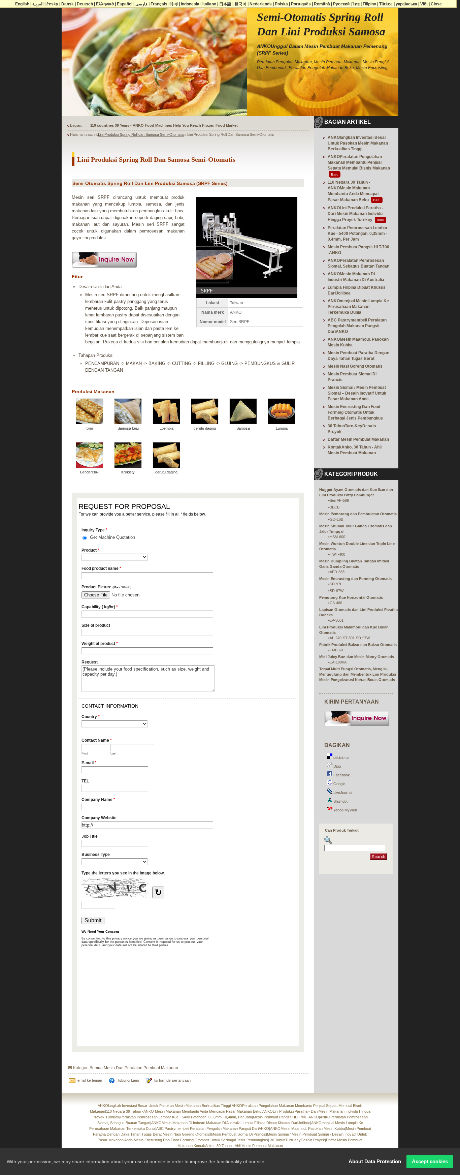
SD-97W (336, 591)
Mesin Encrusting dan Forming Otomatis (355, 579)
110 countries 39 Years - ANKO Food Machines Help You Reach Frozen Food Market (164, 125)
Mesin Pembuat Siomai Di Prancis (238, 1134)
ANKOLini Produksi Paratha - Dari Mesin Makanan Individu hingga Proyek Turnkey (355, 214)
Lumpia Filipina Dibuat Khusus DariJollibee (275, 1123)
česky (52, 4)
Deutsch (85, 4)
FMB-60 (336, 650)
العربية (37, 4)
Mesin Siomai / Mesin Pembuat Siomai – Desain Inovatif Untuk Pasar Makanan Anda (357, 393)
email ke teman (89, 1080)
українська (406, 4)
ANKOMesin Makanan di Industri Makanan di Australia (195, 1123)
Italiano (209, 4)
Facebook (341, 775)
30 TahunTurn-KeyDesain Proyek (297, 1140)
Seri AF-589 (339, 500)
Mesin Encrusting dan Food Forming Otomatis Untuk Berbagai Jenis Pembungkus (355, 412)
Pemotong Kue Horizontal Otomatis (351, 597)
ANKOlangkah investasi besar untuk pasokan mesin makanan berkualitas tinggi (358, 143)
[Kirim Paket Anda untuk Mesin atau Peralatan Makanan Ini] (104, 270)
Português (301, 4)
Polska (281, 4)
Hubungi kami (128, 1080)
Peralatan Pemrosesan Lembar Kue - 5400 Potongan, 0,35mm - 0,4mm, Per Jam (358, 233)
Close (436, 4)
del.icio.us (341, 757)
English (22, 4)
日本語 (225, 4)
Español (124, 4)
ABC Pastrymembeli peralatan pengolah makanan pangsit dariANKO (357, 326)
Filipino (369, 4)
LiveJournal (342, 793)
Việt (424, 4)
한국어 (240, 4)
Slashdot (340, 801)
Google (338, 784)
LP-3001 (336, 620)
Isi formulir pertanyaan (172, 1080)
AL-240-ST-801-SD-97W (350, 638)
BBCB (334, 507)
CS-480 (336, 603)
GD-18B (336, 519)
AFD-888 (337, 572)
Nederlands (261, 4)
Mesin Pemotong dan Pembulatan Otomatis (358, 514)
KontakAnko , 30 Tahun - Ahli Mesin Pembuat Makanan (238, 1146)
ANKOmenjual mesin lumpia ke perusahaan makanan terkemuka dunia (358, 307)
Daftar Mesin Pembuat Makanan (358, 439)
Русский (341, 4)
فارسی (141, 4)
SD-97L (336, 584)
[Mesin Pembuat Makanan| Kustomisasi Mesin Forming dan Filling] (357, 725)
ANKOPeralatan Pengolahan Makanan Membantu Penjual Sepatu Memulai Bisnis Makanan (359, 162)
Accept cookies (430, 1161)
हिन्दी (174, 4)
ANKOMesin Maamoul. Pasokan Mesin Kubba (307, 1128)
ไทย (356, 4)
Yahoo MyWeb (344, 810)
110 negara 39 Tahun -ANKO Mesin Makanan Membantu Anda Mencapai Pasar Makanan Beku (183, 1111)
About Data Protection (375, 1161)
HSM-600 (337, 537)
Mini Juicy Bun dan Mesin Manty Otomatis (356, 657)
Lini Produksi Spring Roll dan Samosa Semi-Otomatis (141, 134)
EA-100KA (338, 662)
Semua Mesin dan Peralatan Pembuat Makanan (134, 1067)
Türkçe (386, 4)
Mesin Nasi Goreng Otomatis (355, 366)
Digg (336, 766)
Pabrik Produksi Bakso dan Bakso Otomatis (358, 645)
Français (159, 4)
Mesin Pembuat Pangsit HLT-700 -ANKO (286, 1117)
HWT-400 (337, 554)
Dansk (67, 4)
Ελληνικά (105, 4)
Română (322, 4)
